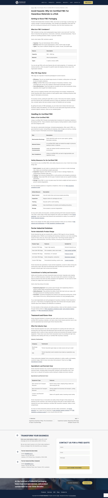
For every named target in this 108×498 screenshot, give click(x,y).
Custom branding (69, 260)
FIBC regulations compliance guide (55, 223)
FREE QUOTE (88, 2)
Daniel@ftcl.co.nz (29, 463)
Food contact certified (70, 250)
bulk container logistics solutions (61, 410)
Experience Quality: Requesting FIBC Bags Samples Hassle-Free (68, 420)
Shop (58, 492)
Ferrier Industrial (58, 130)
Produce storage (69, 253)
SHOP (71, 2)
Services (49, 492)
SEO (54, 492)
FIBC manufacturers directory (46, 310)
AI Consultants (72, 495)
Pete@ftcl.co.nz (29, 453)
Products (43, 492)
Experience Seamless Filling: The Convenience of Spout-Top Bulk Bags (40, 420)
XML (58, 495)
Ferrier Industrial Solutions (37, 218)
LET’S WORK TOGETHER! (74, 467)
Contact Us (64, 492)
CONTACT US (77, 2)
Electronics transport (70, 257)
